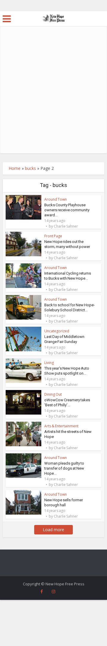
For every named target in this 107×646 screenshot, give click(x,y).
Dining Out (53, 394)
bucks (30, 168)
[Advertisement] (53, 97)
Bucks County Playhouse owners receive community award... (66, 210)
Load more (53, 529)
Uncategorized (56, 331)
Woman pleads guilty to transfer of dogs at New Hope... (64, 468)
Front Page (53, 236)
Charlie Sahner (66, 226)
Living (49, 362)
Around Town (55, 199)
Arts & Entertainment (61, 425)
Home (15, 168)
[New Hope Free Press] (53, 18)
